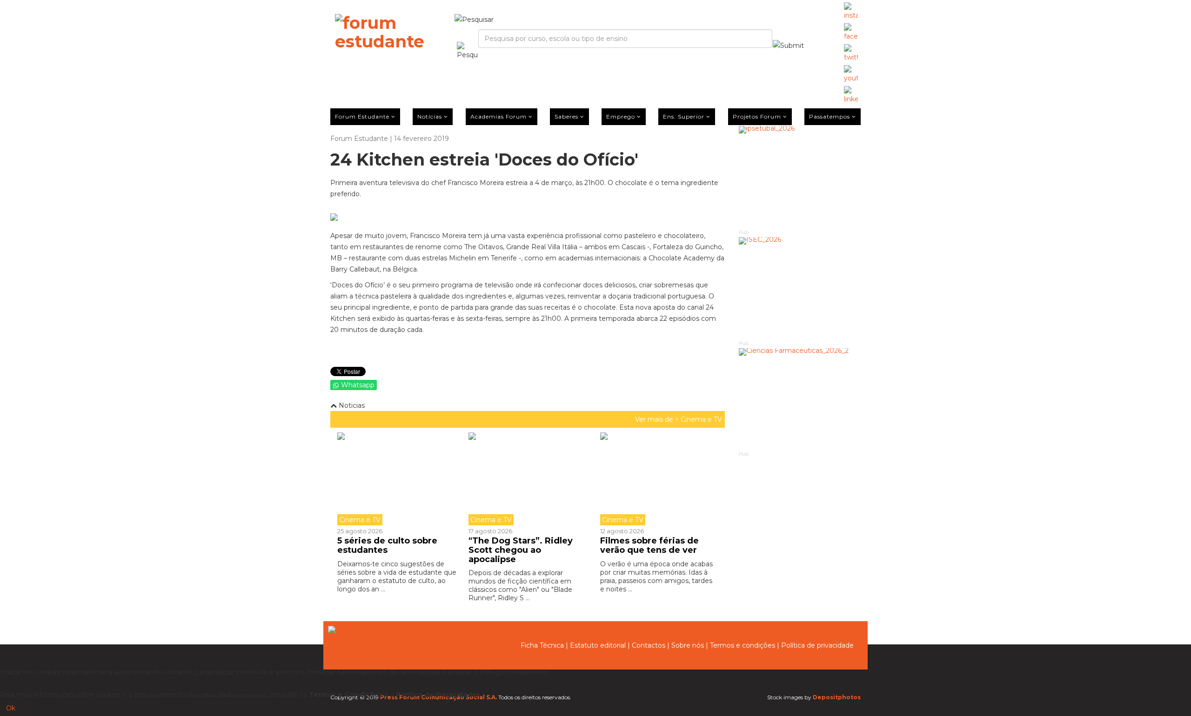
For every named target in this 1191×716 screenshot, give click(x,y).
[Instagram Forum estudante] (851, 11)
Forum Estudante (362, 116)
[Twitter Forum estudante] (851, 53)
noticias (351, 405)
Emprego (620, 116)
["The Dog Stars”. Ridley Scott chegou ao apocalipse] (527, 478)
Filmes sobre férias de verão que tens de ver (649, 545)
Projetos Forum (757, 116)
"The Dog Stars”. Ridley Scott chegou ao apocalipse (520, 550)
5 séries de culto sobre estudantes (387, 545)
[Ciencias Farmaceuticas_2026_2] (800, 399)
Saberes (566, 116)
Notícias (429, 116)
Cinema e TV (701, 419)
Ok (10, 708)
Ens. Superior (683, 116)
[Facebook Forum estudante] (851, 32)
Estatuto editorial (598, 645)
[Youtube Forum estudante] (851, 74)
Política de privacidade (817, 645)
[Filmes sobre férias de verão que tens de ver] (658, 478)
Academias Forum (498, 116)
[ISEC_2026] (800, 288)
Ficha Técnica (542, 645)
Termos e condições (742, 645)
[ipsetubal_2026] (800, 177)
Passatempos (829, 116)
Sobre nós (687, 645)
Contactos (648, 645)
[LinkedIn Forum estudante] (851, 95)
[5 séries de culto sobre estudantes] (399, 478)
